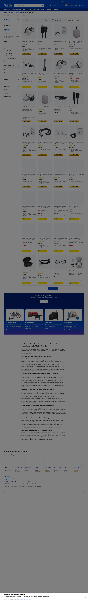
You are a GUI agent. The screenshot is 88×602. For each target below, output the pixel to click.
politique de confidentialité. (26, 599)
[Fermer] (85, 597)
